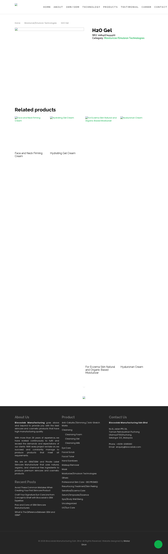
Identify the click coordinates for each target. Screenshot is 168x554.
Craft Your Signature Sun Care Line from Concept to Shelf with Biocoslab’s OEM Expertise (34, 497)
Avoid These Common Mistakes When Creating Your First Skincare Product (34, 489)
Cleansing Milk (72, 443)
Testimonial (130, 7)
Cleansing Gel (72, 438)
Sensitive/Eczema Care (73, 490)
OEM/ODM (72, 7)
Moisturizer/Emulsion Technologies (40, 23)
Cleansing (67, 429)
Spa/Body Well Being (72, 499)
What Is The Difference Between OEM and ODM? (35, 513)
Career (146, 7)
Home (47, 7)
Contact (160, 7)
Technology (91, 7)
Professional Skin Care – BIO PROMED (80, 482)
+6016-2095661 (124, 444)
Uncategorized (69, 503)
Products (110, 7)
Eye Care (66, 448)
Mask (64, 469)
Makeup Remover (70, 465)
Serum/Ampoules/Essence (75, 494)
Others (65, 477)
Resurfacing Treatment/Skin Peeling (80, 486)
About (58, 7)
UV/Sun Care (68, 507)
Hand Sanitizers (70, 460)
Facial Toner (68, 456)
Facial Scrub (68, 452)
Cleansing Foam (73, 434)
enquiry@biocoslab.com (128, 447)
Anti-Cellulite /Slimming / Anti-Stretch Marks (81, 424)
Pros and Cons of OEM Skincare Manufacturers (30, 506)
